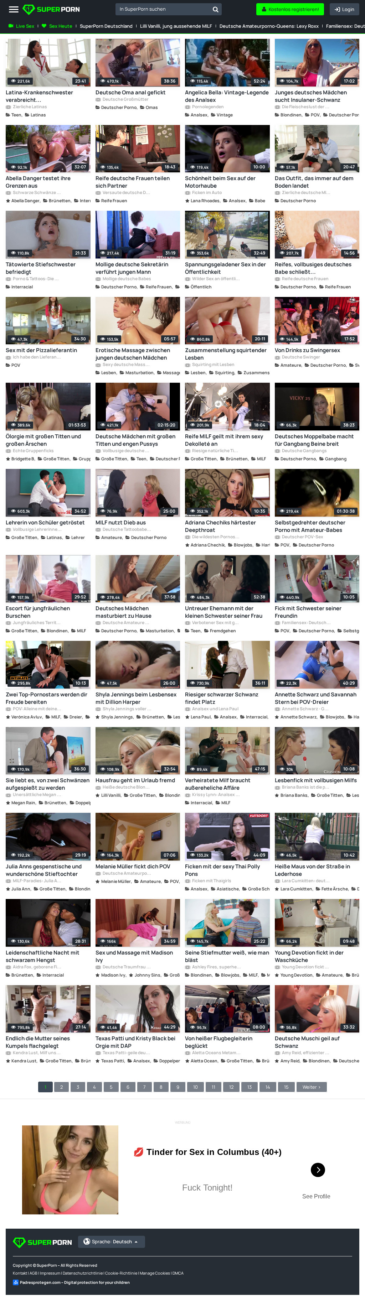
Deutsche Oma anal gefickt (131, 92)
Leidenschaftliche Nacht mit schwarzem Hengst (42, 956)
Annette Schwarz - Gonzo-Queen (306, 709)
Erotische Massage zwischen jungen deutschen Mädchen (133, 353)
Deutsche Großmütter (125, 99)
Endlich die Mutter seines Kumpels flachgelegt (38, 1042)
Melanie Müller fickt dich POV (133, 866)
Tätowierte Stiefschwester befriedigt (41, 268)
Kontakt (20, 1273)
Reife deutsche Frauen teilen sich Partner (133, 181)
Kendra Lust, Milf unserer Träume (37, 1053)
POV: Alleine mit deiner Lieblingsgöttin (37, 709)
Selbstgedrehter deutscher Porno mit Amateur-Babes (310, 526)
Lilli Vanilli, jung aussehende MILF (176, 26)
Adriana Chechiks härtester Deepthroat (220, 526)
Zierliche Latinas (29, 107)
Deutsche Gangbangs (304, 451)
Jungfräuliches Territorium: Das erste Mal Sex (37, 623)
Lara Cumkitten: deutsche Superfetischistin (306, 881)
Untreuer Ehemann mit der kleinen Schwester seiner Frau (223, 612)
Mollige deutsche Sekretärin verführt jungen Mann (132, 268)
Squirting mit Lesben (213, 364)
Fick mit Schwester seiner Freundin (308, 612)
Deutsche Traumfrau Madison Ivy (127, 967)
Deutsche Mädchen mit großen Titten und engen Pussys (135, 440)
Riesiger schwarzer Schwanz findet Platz (221, 698)
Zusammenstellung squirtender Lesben (226, 353)
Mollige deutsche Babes (126, 279)
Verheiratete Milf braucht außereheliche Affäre (218, 784)
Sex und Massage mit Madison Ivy (134, 956)
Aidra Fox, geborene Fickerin (37, 967)
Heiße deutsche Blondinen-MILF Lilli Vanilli (127, 787)
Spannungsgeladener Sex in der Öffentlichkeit (225, 268)
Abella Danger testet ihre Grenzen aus (38, 181)
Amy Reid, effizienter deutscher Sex (306, 1053)
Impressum (50, 1273)
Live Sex (25, 26)
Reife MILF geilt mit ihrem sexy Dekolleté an (224, 440)
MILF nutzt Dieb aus (121, 522)
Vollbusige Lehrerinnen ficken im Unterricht (37, 529)
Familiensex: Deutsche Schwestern (306, 623)
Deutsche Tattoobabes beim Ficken (127, 529)
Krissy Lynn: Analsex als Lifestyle (216, 795)
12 (231, 1087)
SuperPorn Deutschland (106, 26)
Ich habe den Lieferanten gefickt (37, 357)
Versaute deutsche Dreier (127, 192)
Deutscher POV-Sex (302, 537)
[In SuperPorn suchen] (216, 9)
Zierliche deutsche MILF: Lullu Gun (306, 192)
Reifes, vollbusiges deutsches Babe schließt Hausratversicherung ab (313, 268)
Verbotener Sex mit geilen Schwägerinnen (216, 623)
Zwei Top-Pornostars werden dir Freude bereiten (46, 698)
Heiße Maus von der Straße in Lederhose (312, 870)
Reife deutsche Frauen (305, 279)
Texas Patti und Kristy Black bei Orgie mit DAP (135, 1042)
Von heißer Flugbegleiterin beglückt (218, 1042)
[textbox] (162, 9)
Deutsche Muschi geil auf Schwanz (307, 1042)
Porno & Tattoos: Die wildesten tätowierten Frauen (37, 279)
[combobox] (168, 9)
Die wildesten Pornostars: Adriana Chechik (216, 537)
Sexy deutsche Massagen (127, 364)
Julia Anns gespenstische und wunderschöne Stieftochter (44, 870)
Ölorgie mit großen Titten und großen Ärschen (43, 440)
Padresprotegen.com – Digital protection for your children (75, 1282)
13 (249, 1087)
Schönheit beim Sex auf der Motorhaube (220, 181)
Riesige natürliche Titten (216, 451)
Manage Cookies (155, 1273)
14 (268, 1087)
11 (213, 1087)
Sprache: (112, 1241)
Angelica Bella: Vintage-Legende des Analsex (227, 96)
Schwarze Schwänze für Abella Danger (37, 192)
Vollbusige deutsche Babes (127, 451)
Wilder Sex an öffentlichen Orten (216, 279)
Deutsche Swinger (300, 357)
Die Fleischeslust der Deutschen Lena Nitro (306, 107)
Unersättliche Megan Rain (37, 795)
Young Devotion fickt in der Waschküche (309, 956)
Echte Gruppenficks (33, 451)
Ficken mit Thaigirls (211, 881)
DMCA (178, 1273)
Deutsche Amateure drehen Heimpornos (127, 623)
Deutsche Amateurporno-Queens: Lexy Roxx (269, 26)
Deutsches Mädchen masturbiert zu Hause (123, 612)
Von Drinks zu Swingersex (307, 350)
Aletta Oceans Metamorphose (216, 1053)
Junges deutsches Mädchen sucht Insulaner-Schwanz (311, 96)
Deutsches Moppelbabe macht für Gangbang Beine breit (314, 440)
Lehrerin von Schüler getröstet (45, 522)
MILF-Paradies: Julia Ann (37, 881)
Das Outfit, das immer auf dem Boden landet (314, 181)
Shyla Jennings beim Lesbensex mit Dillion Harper (136, 698)
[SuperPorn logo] (50, 10)
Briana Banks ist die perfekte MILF (306, 787)
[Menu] (14, 9)
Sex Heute (60, 26)
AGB (33, 1273)
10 (195, 1087)
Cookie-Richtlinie (121, 1273)
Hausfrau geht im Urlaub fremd (135, 780)
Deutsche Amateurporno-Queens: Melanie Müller (127, 873)
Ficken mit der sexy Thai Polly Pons (222, 870)
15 (286, 1087)
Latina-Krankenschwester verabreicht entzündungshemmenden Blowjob (39, 96)
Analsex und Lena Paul (214, 709)
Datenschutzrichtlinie (83, 1273)
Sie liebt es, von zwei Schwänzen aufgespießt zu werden (47, 784)
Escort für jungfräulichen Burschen (38, 612)
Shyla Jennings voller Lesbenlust (127, 709)
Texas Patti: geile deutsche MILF (127, 1053)
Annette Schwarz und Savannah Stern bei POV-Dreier (315, 698)
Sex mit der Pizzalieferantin (41, 350)
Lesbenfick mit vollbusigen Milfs (316, 780)
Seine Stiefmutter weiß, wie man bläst (227, 956)
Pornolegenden (207, 107)
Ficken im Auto (206, 192)
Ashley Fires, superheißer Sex (216, 967)
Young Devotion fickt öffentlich (306, 967)
